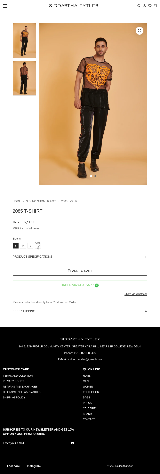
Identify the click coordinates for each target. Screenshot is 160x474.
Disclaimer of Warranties (22, 392)
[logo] (73, 5)
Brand (87, 413)
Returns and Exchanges (20, 386)
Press (87, 403)
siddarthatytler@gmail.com (85, 359)
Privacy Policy (13, 381)
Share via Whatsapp (135, 294)
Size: (17, 238)
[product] (139, 31)
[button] (7, 7)
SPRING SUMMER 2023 (41, 201)
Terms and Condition (18, 375)
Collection (91, 392)
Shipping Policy (14, 397)
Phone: (68, 353)
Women (88, 386)
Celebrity (90, 408)
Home (17, 201)
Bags (86, 397)
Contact (89, 419)
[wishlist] (150, 5)
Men (86, 381)
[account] (144, 5)
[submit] (72, 443)
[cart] (155, 5)
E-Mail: (62, 359)
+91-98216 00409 (85, 353)
